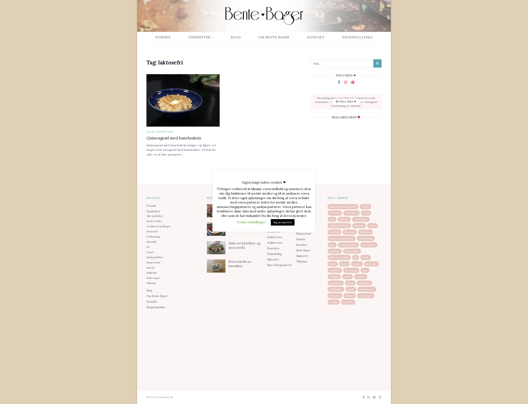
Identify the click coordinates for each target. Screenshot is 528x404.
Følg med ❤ (347, 101)
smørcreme (366, 289)
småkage (364, 283)
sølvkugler (365, 295)
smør (351, 289)
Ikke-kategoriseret (279, 265)
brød (366, 213)
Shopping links (357, 37)
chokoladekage (339, 225)
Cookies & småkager (158, 226)
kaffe (365, 257)
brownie (335, 213)
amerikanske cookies (343, 206)
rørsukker (336, 283)
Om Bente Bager (273, 37)
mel (365, 270)
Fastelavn (273, 248)
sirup (350, 283)
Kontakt (316, 37)
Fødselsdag (153, 236)
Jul (147, 246)
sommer (335, 295)
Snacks (150, 267)
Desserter (152, 231)
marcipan (351, 270)
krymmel (371, 263)
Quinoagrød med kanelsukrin (173, 137)
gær (332, 244)
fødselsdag (366, 238)
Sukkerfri (151, 272)
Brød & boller (154, 221)
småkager (336, 289)
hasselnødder (348, 244)
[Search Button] (377, 63)
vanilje (334, 302)
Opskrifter (199, 37)
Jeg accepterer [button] (282, 222)
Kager (150, 252)
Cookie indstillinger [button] (251, 222)
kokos (357, 263)
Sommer (301, 245)
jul (355, 257)
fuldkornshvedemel (342, 238)
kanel (344, 263)
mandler (335, 270)
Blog (235, 37)
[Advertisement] (173, 343)
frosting (350, 232)
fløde (372, 225)
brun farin (351, 213)
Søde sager (153, 277)
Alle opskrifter (159, 132)
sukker (349, 295)
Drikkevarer (274, 237)
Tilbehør (151, 283)
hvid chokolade (339, 257)
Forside (163, 37)
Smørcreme (153, 262)
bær (332, 219)
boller (365, 206)
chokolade (361, 219)
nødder (360, 276)
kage (333, 263)
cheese (344, 219)
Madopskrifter (154, 257)
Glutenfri (151, 241)
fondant (334, 232)
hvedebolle (352, 251)
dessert (359, 225)
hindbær (335, 251)
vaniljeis (348, 302)
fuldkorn (365, 232)
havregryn (368, 244)
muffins (334, 276)
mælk (347, 276)
